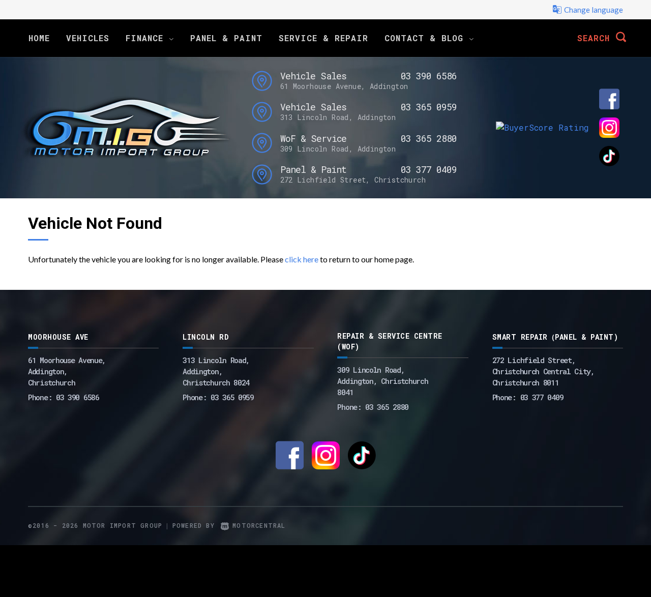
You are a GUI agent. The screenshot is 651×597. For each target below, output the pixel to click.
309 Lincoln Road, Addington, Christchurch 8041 (382, 381)
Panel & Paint (226, 38)
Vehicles (87, 38)
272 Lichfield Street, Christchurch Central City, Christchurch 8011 (543, 371)
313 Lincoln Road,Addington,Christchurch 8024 (216, 371)
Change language (593, 9)
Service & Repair (323, 38)
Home (39, 38)
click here (301, 259)
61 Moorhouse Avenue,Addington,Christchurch (67, 371)
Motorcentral (258, 525)
